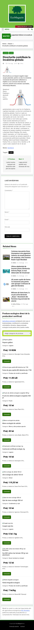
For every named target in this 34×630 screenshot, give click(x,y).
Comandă (7, 361)
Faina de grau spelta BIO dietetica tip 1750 (16, 370)
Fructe (10, 401)
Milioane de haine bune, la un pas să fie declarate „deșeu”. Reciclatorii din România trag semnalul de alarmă (20, 297)
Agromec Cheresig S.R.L (21, 512)
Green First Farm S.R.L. (21, 486)
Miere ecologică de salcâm (11, 423)
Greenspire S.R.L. (19, 461)
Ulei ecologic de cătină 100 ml (12, 475)
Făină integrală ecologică (11, 583)
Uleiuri (10, 478)
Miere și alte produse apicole (17, 426)
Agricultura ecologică (8, 321)
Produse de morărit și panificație (18, 373)
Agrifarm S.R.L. (18, 538)
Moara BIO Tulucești (20, 594)
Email (7, 219)
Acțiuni (5, 53)
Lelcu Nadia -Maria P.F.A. (21, 435)
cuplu (11, 152)
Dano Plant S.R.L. (19, 409)
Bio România (25, 610)
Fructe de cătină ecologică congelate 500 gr (16, 397)
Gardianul (10, 148)
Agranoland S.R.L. (19, 382)
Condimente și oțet (14, 503)
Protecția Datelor (14, 626)
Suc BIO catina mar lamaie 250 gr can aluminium (15, 554)
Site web (7, 227)
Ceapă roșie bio (7, 526)
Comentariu (9, 190)
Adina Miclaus (16, 304)
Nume (7, 212)
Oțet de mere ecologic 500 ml (12, 500)
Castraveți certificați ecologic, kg (13, 449)
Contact (22, 626)
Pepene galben (7, 342)
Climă (11, 53)
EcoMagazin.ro (20, 623)
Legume (11, 345)
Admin (14, 263)
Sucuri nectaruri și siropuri (16, 558)
